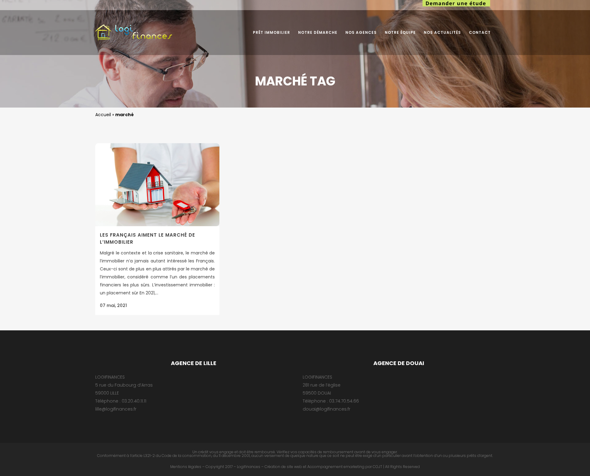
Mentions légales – (187, 466)
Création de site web (283, 466)
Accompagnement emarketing (335, 466)
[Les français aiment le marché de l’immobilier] (157, 184)
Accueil (103, 115)
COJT (377, 466)
